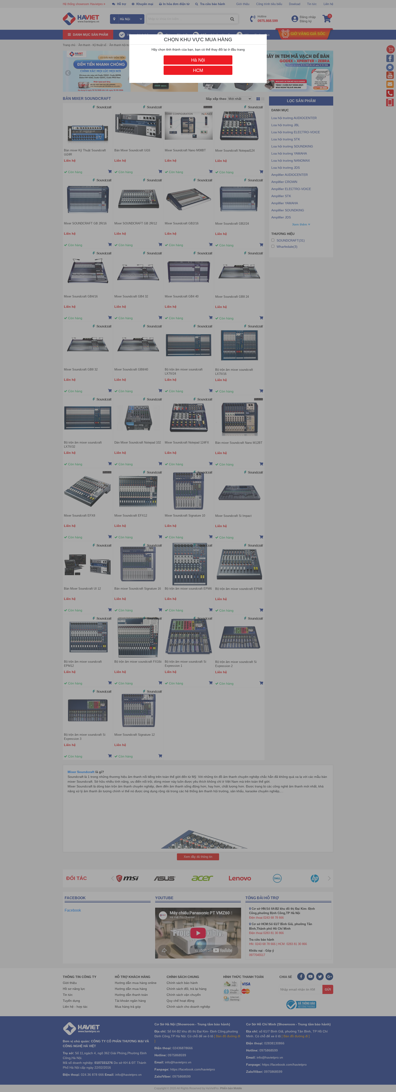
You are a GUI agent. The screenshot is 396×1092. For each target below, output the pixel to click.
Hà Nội (198, 60)
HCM (198, 70)
